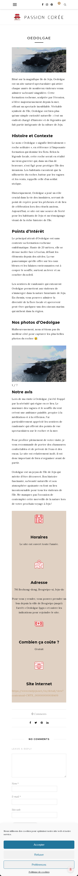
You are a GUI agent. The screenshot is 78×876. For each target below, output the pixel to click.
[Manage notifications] (70, 869)
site (22, 83)
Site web (16, 809)
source (49, 211)
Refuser (39, 854)
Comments (39, 714)
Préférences (39, 864)
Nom (15, 783)
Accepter (39, 844)
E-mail (16, 796)
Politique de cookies (39, 872)
